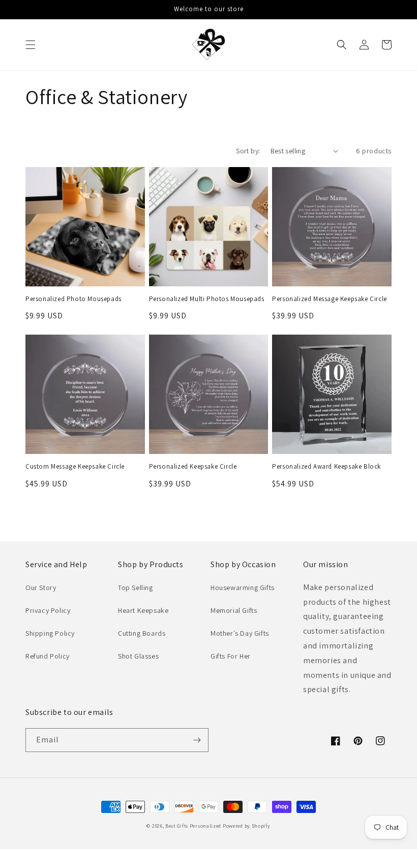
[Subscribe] (197, 740)
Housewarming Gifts (243, 587)
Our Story (40, 587)
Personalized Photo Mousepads (73, 299)
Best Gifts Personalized (193, 826)
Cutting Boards (141, 633)
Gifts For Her (231, 656)
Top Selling (135, 587)
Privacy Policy (47, 610)
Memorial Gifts (234, 610)
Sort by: (248, 150)
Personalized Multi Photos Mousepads (206, 299)
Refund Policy (47, 656)
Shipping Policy (50, 633)
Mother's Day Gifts (240, 633)
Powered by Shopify (247, 826)
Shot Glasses (138, 656)
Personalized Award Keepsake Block (326, 467)
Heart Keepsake (143, 610)
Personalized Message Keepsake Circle (329, 299)
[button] (30, 45)
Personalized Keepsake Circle (193, 467)
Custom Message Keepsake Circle (75, 467)
